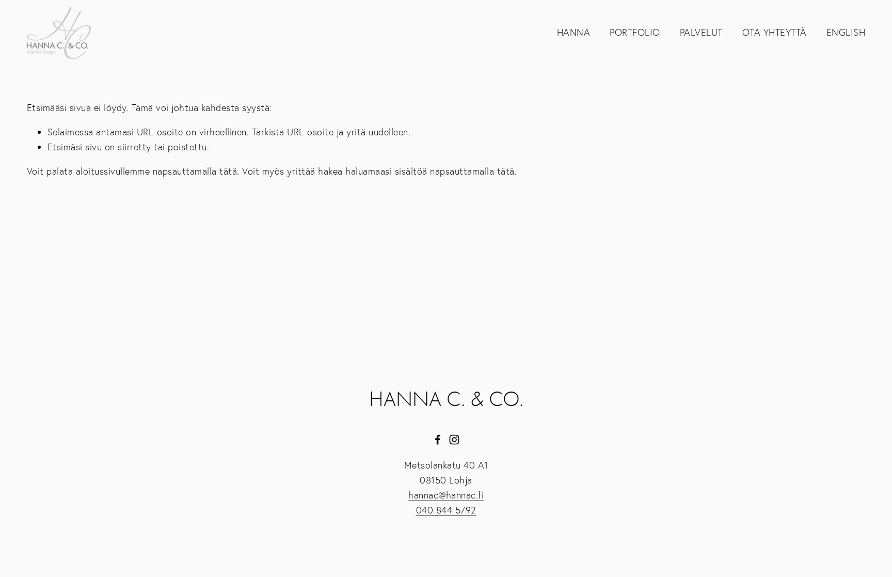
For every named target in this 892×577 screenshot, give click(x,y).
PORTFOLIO (635, 32)
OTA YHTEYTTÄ (774, 32)
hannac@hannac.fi (446, 495)
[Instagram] (454, 439)
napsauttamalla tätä (195, 171)
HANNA (574, 32)
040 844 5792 (446, 510)
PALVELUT (701, 32)
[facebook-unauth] (438, 439)
